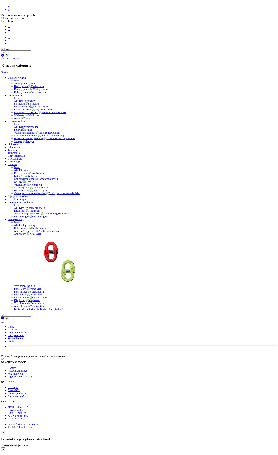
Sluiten (4, 72)
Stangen (18, 141)
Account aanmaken (17, 370)
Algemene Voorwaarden (20, 376)
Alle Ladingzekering (24, 225)
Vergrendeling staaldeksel (27, 213)
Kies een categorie (10, 58)
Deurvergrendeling (17, 121)
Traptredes (13, 150)
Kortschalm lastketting (25, 309)
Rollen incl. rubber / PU (26, 112)
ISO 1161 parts (21, 190)
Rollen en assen (16, 95)
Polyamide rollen (22, 109)
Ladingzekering (16, 219)
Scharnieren (14, 147)
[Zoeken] (7, 55)
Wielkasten (19, 115)
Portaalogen (20, 288)
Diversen (12, 164)
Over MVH (14, 329)
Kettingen (19, 176)
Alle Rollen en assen (24, 100)
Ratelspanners (15, 158)
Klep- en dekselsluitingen (20, 202)
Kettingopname (22, 89)
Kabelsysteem (21, 92)
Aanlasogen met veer (25, 231)
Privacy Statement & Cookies (23, 424)
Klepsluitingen (21, 216)
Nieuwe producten (17, 332)
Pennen (18, 129)
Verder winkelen (10, 446)
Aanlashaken (20, 306)
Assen (17, 118)
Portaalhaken (20, 291)
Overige (18, 181)
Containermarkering (24, 179)
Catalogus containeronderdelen (30, 193)
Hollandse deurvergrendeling (29, 138)
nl (9, 6)
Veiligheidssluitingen (24, 132)
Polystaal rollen (22, 106)
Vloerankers (20, 184)
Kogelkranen (20, 173)
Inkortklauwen (21, 297)
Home (11, 326)
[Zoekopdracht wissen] (2, 55)
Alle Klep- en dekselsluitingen (29, 207)
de (9, 4)
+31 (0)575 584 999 (18, 415)
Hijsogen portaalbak (18, 196)
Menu (17, 80)
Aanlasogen (20, 233)
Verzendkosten (15, 338)
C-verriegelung (21, 187)
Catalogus (13, 387)
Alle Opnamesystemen (25, 83)
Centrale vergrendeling (25, 135)
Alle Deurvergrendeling (26, 126)
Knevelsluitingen (16, 155)
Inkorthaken (20, 294)
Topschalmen (21, 303)
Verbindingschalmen (24, 286)
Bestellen (23, 445)
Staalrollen (19, 103)
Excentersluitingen (17, 199)
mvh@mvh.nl (15, 418)
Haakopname (21, 86)
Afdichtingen (14, 161)
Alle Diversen (21, 170)
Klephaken (19, 210)
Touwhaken (14, 153)
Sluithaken (13, 144)
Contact (12, 341)
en (9, 9)
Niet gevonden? (16, 335)
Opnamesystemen (17, 77)
